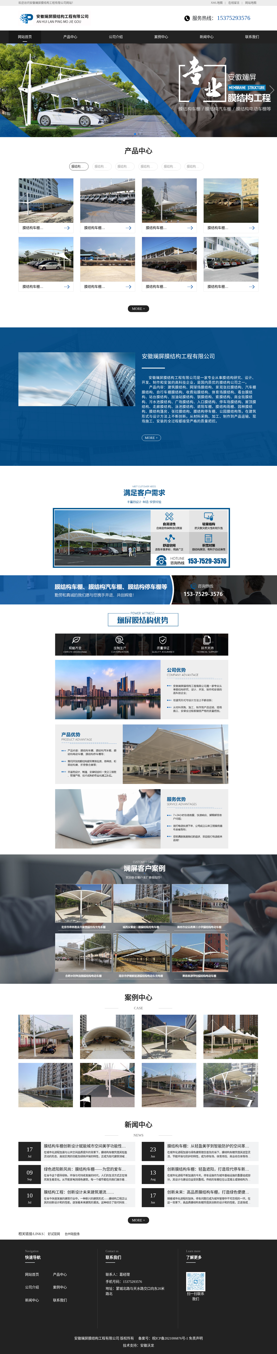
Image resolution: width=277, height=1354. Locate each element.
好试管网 (54, 1234)
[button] (272, 90)
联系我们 (252, 37)
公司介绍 (116, 37)
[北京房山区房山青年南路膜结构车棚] (107, 1037)
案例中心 (161, 37)
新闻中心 (207, 37)
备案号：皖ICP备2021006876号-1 (163, 1338)
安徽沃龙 (147, 1345)
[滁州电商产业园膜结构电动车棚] (107, 1085)
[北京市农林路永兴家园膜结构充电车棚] (169, 1037)
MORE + (138, 309)
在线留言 (234, 2)
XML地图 (217, 2)
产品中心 (70, 37)
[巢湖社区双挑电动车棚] (231, 1037)
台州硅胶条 (72, 1234)
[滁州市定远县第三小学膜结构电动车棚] (169, 1085)
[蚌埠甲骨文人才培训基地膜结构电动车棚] (46, 1037)
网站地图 (250, 2)
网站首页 (25, 37)
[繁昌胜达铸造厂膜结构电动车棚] (231, 1085)
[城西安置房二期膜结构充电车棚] (46, 1085)
